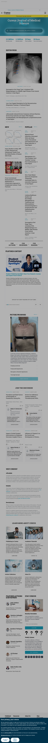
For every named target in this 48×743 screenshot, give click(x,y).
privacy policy (8, 732)
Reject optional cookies (15, 739)
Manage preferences (6, 735)
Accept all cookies (5, 740)
